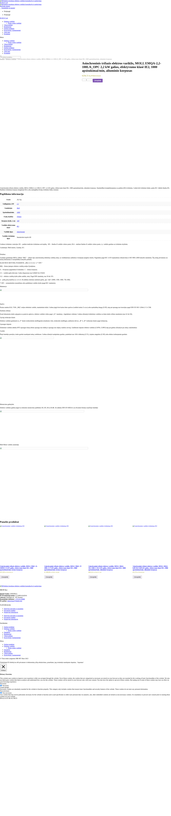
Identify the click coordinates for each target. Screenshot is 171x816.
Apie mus (7, 32)
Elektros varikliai (9, 21)
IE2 (18, 226)
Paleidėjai (7, 632)
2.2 (18, 204)
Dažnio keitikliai (9, 28)
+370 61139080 (20, 599)
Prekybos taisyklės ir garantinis (13, 609)
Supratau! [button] (80, 662)
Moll (18, 208)
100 (18, 221)
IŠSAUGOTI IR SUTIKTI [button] (8, 698)
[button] (85, 37)
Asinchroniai (21, 232)
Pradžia (2, 59)
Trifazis (19, 217)
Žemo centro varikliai (14, 23)
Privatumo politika (9, 610)
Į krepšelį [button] (5, 577)
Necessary (5, 685)
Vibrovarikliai (8, 25)
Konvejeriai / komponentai (12, 30)
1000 (18, 212)
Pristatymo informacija (11, 612)
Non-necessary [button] (4, 691)
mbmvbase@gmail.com (14, 601)
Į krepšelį (97, 80)
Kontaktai (7, 34)
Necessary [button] (3, 683)
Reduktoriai (7, 27)
